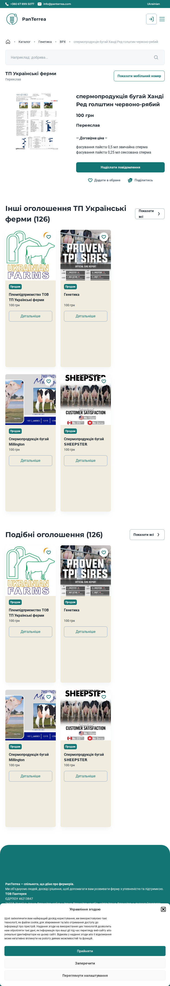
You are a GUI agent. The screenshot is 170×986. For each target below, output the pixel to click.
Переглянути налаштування (85, 976)
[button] (163, 909)
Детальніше (30, 316)
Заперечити (85, 963)
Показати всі (146, 214)
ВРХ (63, 42)
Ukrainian (153, 4)
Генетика (45, 42)
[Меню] (162, 19)
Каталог (25, 42)
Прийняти (85, 951)
